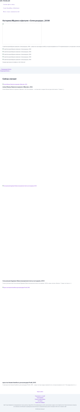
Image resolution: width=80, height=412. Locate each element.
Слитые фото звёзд (8, 4)
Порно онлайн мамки (40, 399)
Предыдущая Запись (5, 69)
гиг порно (40, 400)
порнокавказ (40, 397)
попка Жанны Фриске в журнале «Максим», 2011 (17, 87)
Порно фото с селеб (40, 396)
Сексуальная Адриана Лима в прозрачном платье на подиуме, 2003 (23, 281)
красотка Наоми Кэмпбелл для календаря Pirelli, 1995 (19, 382)
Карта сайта (40, 391)
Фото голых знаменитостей (11, 11)
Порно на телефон (40, 402)
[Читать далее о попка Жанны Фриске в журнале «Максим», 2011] (14, 84)
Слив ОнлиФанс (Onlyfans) (11, 8)
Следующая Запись (5, 71)
